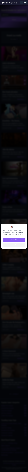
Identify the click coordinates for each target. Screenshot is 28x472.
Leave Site (14, 245)
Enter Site (14, 240)
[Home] (10, 2)
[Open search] (21, 2)
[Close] (24, 226)
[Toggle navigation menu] (25, 2)
